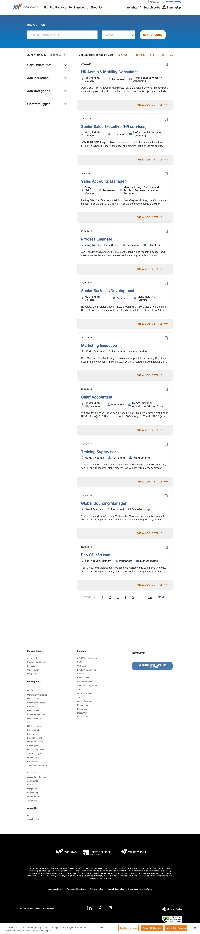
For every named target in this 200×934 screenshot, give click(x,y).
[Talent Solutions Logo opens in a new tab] (94, 852)
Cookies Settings (128, 928)
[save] (166, 64)
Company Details (55, 889)
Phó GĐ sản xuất (95, 555)
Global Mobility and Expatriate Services (36, 712)
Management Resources (83, 707)
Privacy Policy (96, 889)
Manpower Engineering (32, 791)
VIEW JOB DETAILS (150, 104)
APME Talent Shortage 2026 (87, 660)
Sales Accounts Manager (103, 181)
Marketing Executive (99, 345)
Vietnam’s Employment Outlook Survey (86, 670)
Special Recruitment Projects (36, 664)
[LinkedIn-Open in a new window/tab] (90, 908)
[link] (100, 908)
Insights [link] (81, 651)
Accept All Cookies (176, 928)
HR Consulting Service (37, 726)
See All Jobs (32, 658)
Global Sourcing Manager (104, 503)
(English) (173, 1)
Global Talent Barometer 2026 (84, 680)
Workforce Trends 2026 (85, 695)
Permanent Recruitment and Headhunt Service (35, 738)
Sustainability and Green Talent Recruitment (35, 757)
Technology (32, 800)
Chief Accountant (96, 397)
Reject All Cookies (152, 928)
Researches (82, 717)
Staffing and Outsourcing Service (36, 748)
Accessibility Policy (115, 889)
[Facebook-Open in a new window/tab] (100, 908)
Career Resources (85, 701)
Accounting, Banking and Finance (36, 779)
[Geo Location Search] (133, 35)
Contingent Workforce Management (37, 697)
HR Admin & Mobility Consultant (109, 72)
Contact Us (154, 2)
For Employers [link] (34, 681)
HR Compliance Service (34, 720)
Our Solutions (33, 690)
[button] (58, 55)
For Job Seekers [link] (35, 651)
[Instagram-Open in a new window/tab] (111, 908)
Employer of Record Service (36, 705)
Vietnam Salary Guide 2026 (87, 687)
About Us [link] (32, 808)
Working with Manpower (33, 672)
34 (150, 597)
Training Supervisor (98, 451)
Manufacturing (33, 796)
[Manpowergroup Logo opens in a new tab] (133, 852)
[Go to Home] (25, 7)
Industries (31, 772)
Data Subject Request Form (140, 889)
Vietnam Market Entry (37, 765)
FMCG (30, 785)
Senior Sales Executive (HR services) (114, 126)
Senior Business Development (107, 290)
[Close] (195, 928)
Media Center (83, 713)
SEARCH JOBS (153, 34)
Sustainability (33, 819)
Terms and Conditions (76, 889)
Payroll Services (34, 730)
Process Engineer (96, 239)
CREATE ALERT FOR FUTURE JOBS (144, 54)
